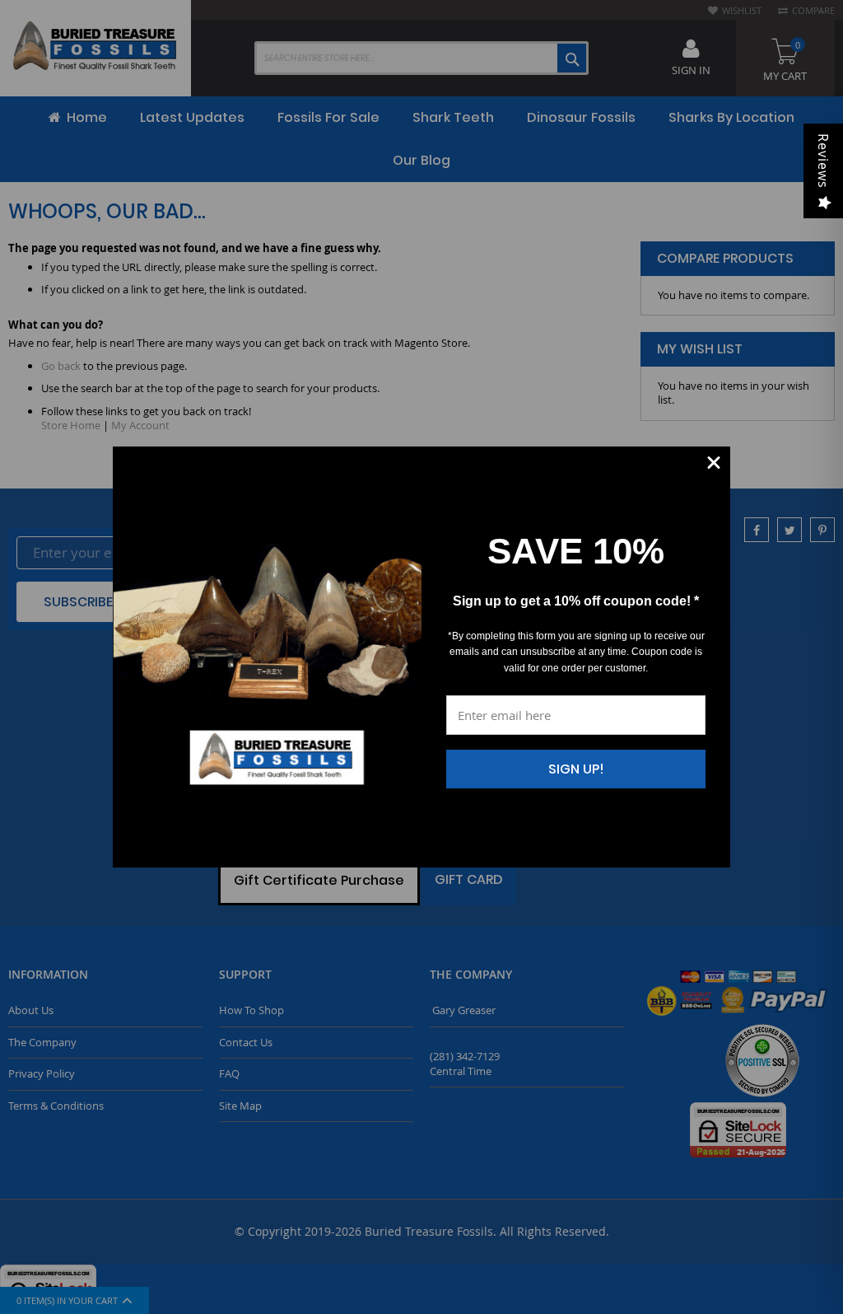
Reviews (823, 161)
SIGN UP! (576, 769)
